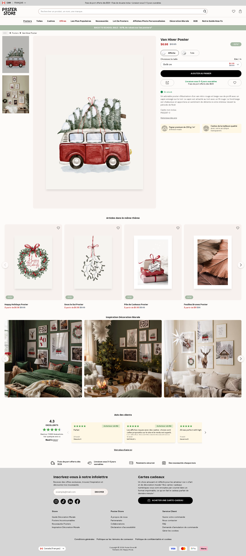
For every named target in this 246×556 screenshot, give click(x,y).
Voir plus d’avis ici (123, 450)
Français (18, 3)
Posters (15, 33)
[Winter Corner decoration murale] (202, 358)
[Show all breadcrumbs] (5, 33)
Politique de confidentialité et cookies (153, 539)
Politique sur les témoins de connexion (115, 539)
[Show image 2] (15, 94)
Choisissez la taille (169, 59)
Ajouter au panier (201, 73)
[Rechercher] (205, 11)
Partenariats (116, 520)
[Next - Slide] (240, 264)
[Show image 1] (15, 54)
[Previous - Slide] (5, 264)
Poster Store (129, 547)
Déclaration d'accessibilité (123, 527)
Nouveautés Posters (61, 524)
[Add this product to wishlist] (234, 82)
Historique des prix (169, 118)
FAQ (164, 524)
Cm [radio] (236, 59)
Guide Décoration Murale (63, 517)
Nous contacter (169, 520)
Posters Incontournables (63, 520)
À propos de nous (119, 517)
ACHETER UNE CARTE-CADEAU (167, 500)
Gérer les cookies (170, 530)
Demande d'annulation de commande (180, 527)
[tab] (233, 11)
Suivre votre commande (173, 517)
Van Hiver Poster (29, 33)
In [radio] (240, 59)
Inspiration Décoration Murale (66, 527)
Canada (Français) (52, 548)
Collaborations (118, 524)
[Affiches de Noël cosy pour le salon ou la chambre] (123, 358)
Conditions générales (84, 539)
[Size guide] (167, 82)
